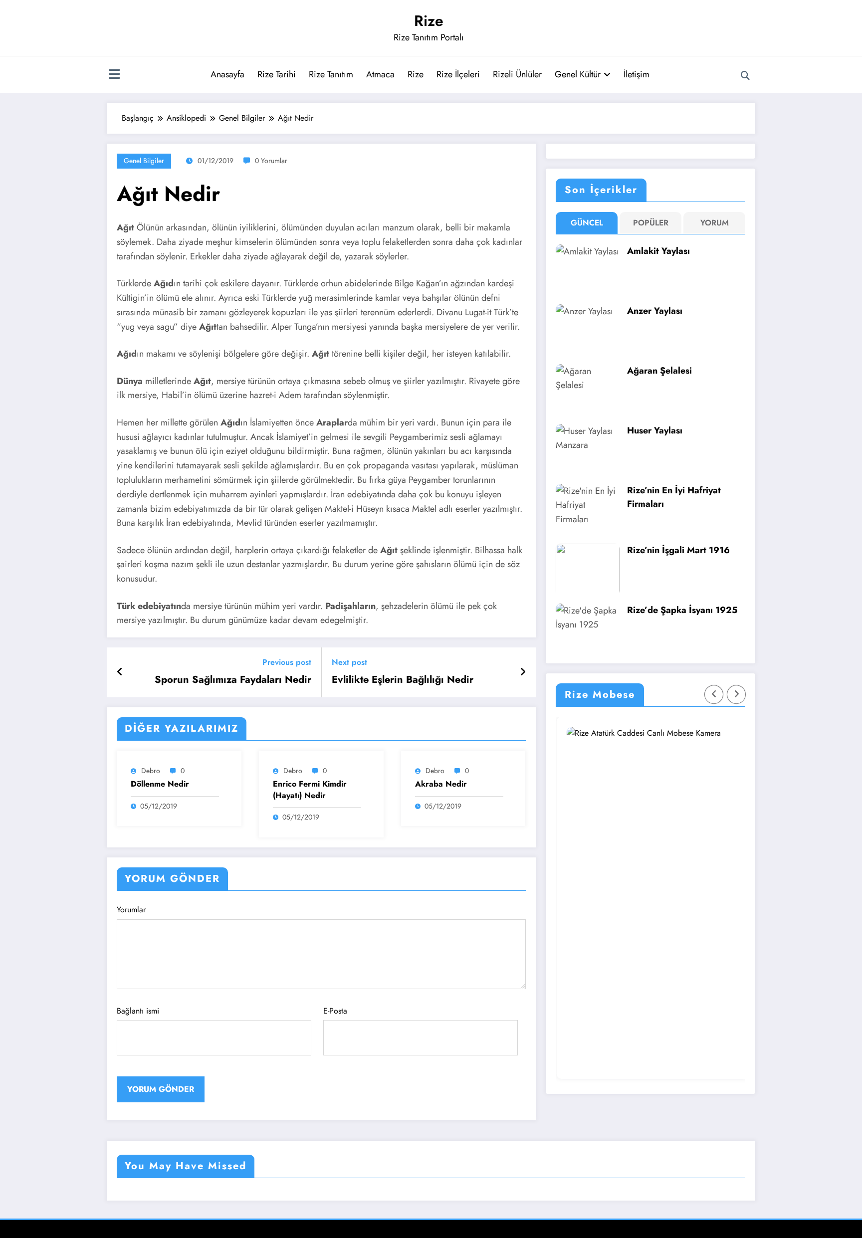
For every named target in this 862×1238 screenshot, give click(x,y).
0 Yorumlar (271, 161)
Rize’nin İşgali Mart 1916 (678, 550)
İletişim (636, 74)
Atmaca (380, 74)
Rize (428, 20)
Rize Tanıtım (331, 74)
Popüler (650, 222)
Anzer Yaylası (654, 310)
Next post (349, 662)
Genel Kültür (578, 74)
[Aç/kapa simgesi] (114, 75)
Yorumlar (131, 909)
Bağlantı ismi (138, 1011)
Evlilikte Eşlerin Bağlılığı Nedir (402, 680)
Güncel (587, 222)
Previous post (286, 662)
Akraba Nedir (441, 784)
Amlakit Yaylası (658, 250)
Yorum (714, 222)
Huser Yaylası (654, 430)
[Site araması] (745, 75)
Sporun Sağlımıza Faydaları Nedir (233, 680)
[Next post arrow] (523, 672)
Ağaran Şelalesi (659, 370)
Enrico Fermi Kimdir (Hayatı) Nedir (310, 790)
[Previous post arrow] (120, 672)
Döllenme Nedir (160, 784)
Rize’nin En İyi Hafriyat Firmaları (674, 497)
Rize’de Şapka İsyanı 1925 (682, 610)
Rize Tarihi (276, 74)
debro (150, 771)
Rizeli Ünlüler (517, 74)
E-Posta (335, 1011)
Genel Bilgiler (144, 161)
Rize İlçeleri (458, 74)
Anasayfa (227, 74)
